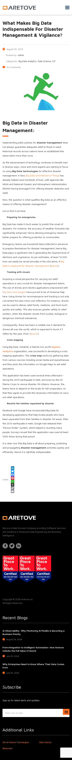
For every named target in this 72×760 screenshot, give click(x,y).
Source (54, 265)
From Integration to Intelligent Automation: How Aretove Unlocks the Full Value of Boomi (33, 649)
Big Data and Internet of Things (42, 175)
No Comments (14, 67)
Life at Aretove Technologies (16, 742)
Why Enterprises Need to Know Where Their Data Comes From (33, 666)
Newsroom (8, 748)
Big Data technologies (14, 292)
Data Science (45, 742)
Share (5, 479)
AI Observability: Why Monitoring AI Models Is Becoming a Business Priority (33, 632)
